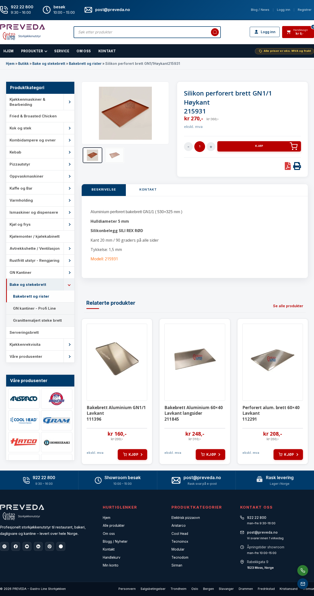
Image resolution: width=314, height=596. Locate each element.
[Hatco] (23, 442)
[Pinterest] (49, 546)
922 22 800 (22, 6)
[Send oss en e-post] (302, 583)
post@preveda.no (202, 477)
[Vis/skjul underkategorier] (69, 102)
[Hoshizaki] (56, 442)
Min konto (110, 565)
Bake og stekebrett (48, 63)
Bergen (208, 589)
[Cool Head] (23, 420)
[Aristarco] (23, 398)
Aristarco (178, 525)
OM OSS (84, 51)
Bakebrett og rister (85, 63)
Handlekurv (111, 557)
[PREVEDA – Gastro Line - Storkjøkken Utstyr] (22, 512)
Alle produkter (114, 525)
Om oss (109, 534)
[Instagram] (4, 546)
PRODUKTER (32, 51)
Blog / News (260, 10)
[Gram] (56, 420)
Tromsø (308, 589)
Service (61, 51)
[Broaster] (56, 398)
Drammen (246, 589)
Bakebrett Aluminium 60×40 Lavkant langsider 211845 (193, 413)
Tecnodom (179, 557)
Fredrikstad (266, 589)
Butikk (23, 63)
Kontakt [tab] (148, 189)
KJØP (259, 146)
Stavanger (226, 589)
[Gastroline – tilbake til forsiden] (22, 32)
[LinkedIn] (38, 546)
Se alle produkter (288, 306)
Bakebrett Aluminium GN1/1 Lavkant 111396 (116, 413)
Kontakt (107, 51)
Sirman (176, 565)
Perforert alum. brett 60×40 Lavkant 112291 (271, 413)
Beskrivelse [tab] (104, 189)
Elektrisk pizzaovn (185, 518)
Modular (177, 549)
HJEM (8, 51)
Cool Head (179, 534)
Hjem (10, 63)
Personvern (127, 589)
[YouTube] (27, 546)
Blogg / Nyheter (115, 541)
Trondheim (178, 589)
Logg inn (283, 10)
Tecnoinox (179, 541)
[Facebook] (15, 546)
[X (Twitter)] (60, 546)
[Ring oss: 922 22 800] (302, 570)
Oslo (194, 589)
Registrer (305, 10)
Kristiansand (289, 589)
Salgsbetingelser (153, 589)
